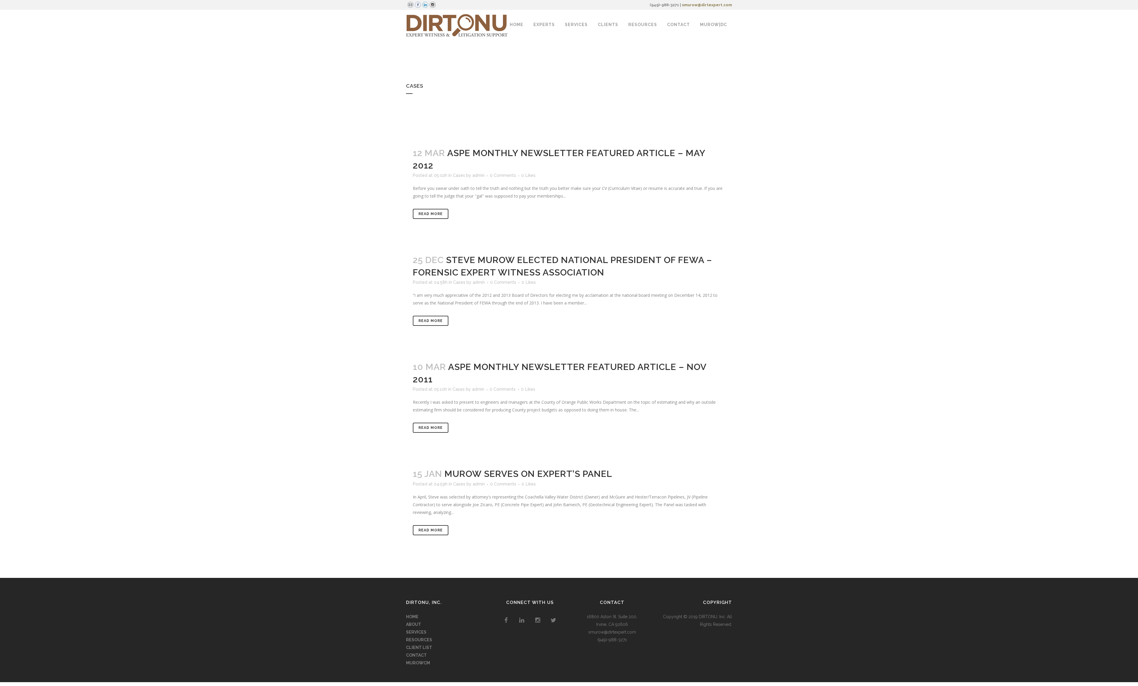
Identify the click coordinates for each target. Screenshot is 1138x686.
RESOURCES (419, 639)
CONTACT (416, 655)
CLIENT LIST (419, 647)
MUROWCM (418, 663)
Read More (430, 214)
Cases (459, 175)
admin (478, 175)
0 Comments (503, 175)
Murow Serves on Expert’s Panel (528, 474)
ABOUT (413, 624)
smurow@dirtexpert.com (707, 5)
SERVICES (416, 632)
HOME (412, 616)
